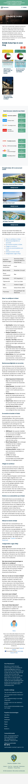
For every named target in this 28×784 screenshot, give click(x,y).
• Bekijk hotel (14, 196)
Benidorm (6, 737)
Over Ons (10, 774)
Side (17, 661)
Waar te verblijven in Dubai (13, 247)
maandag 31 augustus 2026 (18, 755)
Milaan (6, 732)
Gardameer (7, 728)
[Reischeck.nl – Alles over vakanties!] (5, 7)
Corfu (18, 659)
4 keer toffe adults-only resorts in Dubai (21, 70)
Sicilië (21, 659)
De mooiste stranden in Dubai (14, 253)
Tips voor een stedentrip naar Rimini (13, 701)
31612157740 (14, 749)
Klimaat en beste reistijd (12, 260)
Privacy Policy (17, 776)
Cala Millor (7, 723)
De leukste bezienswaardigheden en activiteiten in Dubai (8, 71)
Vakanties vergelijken (12, 771)
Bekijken (21, 124)
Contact (5, 774)
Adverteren (21, 774)
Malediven (6, 725)
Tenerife (12, 661)
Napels (6, 730)
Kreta (5, 735)
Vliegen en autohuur (11, 255)
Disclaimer (10, 776)
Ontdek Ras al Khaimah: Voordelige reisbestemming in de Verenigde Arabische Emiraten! (8, 102)
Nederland (5, 548)
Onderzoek (15, 774)
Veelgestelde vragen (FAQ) (13, 262)
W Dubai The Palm (8, 230)
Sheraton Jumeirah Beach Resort (13, 193)
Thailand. (14, 658)
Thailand (12, 547)
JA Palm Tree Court (9, 211)
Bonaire (21, 656)
